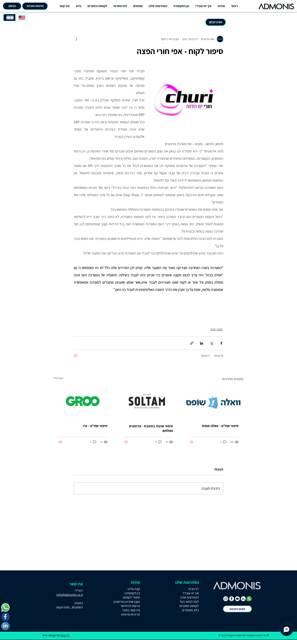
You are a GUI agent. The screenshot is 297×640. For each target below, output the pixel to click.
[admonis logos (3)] (5, 607)
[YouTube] (237, 598)
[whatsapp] (249, 598)
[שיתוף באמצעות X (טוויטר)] (211, 343)
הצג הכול (58, 378)
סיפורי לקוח (216, 329)
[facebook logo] (5, 616)
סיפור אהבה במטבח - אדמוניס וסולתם (151, 428)
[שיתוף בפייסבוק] (221, 343)
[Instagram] (225, 598)
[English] (21, 17)
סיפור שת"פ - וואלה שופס (220, 425)
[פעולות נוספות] (76, 39)
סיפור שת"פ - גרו (95, 425)
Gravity (65, 635)
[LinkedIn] (243, 598)
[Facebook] (231, 598)
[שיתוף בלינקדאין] (201, 343)
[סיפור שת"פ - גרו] (83, 402)
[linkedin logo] (5, 626)
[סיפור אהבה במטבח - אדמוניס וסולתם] (148, 402)
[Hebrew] (9, 17)
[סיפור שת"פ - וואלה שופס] (214, 402)
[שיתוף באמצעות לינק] (192, 343)
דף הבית (193, 589)
